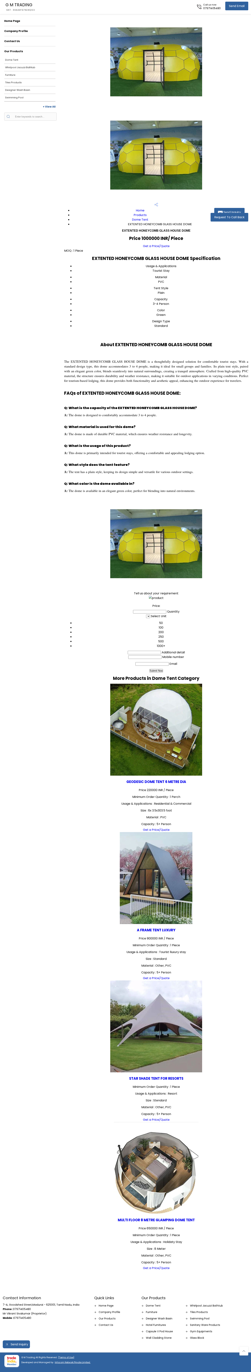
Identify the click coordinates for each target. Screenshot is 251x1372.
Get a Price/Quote (156, 246)
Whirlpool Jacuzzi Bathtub (20, 67)
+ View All (49, 106)
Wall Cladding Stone (159, 1338)
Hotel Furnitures (156, 1325)
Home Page (12, 21)
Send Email (237, 6)
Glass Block (197, 1338)
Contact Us (12, 41)
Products (140, 215)
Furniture (10, 74)
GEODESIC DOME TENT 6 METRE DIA (156, 781)
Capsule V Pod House (159, 1331)
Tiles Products (13, 82)
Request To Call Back (229, 217)
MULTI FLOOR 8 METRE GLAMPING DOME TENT (156, 1220)
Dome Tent (11, 59)
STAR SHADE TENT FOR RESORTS (156, 1078)
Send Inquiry (232, 212)
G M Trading (20, 6)
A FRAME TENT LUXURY (156, 930)
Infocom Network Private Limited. (73, 1362)
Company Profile (16, 31)
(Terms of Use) (66, 1357)
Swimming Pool (14, 97)
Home (140, 210)
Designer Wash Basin (17, 90)
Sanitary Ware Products (205, 1325)
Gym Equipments (201, 1331)
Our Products (13, 51)
